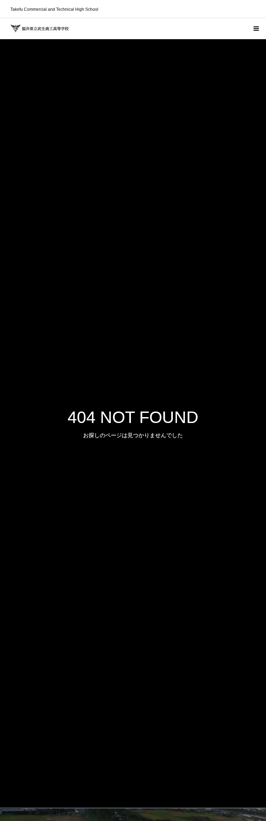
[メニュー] (255, 28)
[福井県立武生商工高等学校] (39, 28)
